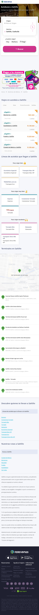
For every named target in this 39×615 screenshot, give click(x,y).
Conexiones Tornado (7, 420)
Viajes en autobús (18, 573)
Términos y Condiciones (29, 573)
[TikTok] (27, 583)
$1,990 (30, 147)
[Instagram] (15, 583)
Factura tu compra (18, 570)
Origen (8, 21)
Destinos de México (14, 92)
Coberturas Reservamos (16, 575)
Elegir (24, 42)
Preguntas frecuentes (31, 570)
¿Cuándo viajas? (10, 39)
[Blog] (31, 583)
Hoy (7, 42)
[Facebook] (7, 583)
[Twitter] (11, 583)
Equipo (3, 569)
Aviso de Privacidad (31, 577)
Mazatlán (4, 463)
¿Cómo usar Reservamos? (16, 567)
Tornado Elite (5, 422)
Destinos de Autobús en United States (6, 575)
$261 (31, 115)
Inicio (3, 92)
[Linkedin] (19, 583)
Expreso (3, 417)
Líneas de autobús (6, 579)
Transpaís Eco (5, 434)
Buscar (20, 49)
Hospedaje (4, 581)
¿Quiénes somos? (6, 566)
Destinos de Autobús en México (6, 572)
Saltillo (25, 92)
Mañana (15, 42)
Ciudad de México (6, 458)
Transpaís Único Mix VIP (8, 437)
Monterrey (4, 460)
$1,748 (30, 126)
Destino (8, 29)
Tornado (3, 425)
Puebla (3, 465)
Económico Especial (6, 429)
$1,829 (30, 136)
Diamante (4, 427)
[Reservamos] (6, 2)
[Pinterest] (23, 583)
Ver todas (4, 470)
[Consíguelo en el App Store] (12, 558)
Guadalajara (4, 467)
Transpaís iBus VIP (6, 432)
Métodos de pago (30, 568)
